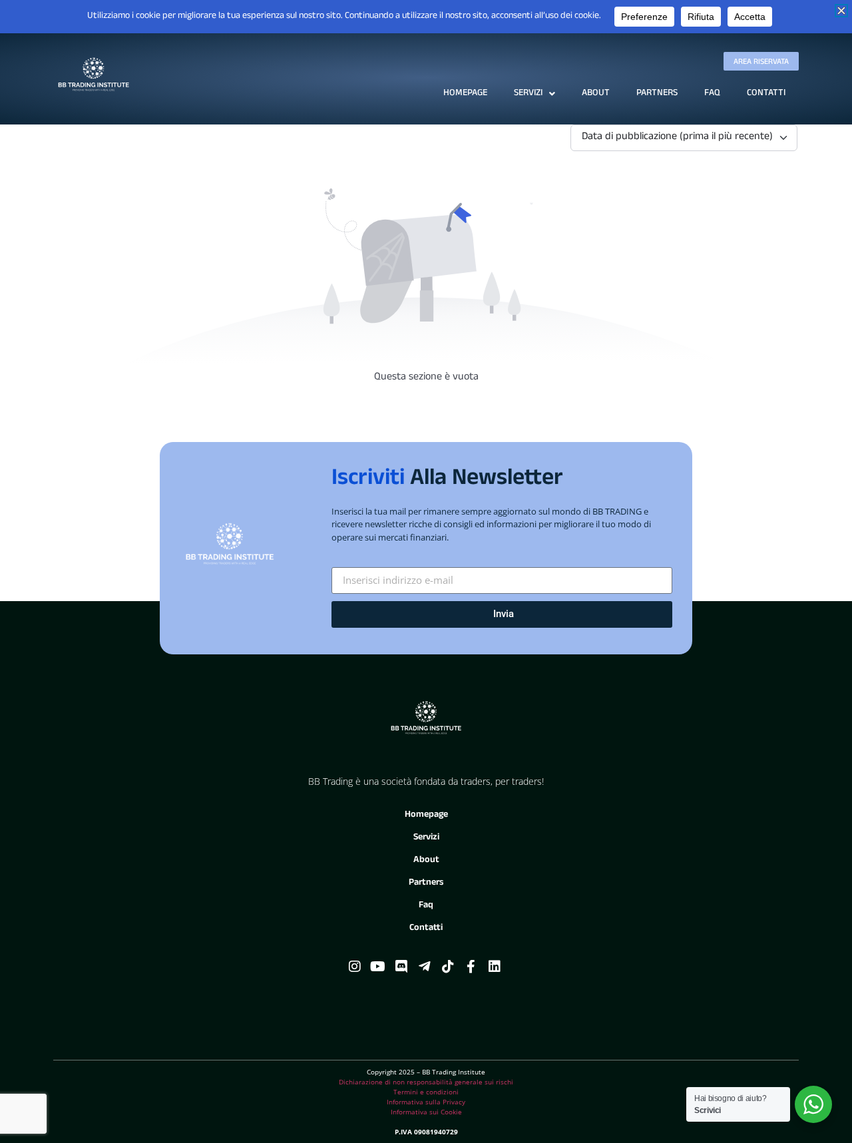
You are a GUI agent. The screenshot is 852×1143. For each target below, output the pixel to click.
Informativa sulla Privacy (426, 1101)
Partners (657, 94)
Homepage (465, 94)
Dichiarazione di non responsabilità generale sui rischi (426, 1081)
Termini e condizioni (426, 1091)
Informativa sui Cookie (426, 1111)
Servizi (528, 94)
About (596, 94)
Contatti (766, 94)
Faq (712, 94)
